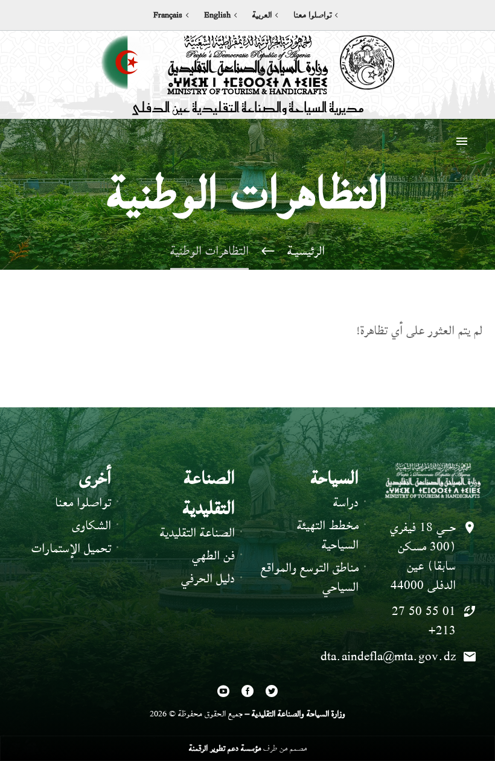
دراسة (346, 502)
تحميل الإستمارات (71, 548)
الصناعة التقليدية (197, 532)
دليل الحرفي (208, 578)
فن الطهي (213, 555)
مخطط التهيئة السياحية (328, 535)
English (217, 15)
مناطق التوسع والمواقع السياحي (310, 577)
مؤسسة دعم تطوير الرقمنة (225, 748)
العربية (262, 15)
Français (167, 15)
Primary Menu (462, 141)
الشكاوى (91, 525)
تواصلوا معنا (312, 15)
